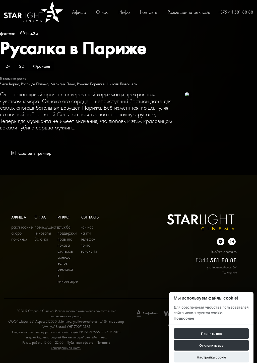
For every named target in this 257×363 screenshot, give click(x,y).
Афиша (79, 12)
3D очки (41, 239)
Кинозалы (42, 233)
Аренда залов (64, 260)
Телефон (88, 239)
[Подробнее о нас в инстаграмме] (232, 241)
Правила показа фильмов (65, 245)
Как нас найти (87, 230)
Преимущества (42, 227)
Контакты (149, 12)
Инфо (124, 12)
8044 (216, 260)
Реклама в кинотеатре (65, 275)
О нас (102, 12)
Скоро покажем (19, 236)
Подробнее (184, 318)
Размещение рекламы (189, 12)
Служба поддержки (65, 230)
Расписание (19, 227)
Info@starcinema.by (224, 251)
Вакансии (88, 251)
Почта (85, 245)
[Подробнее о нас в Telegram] (220, 241)
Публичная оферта (80, 342)
